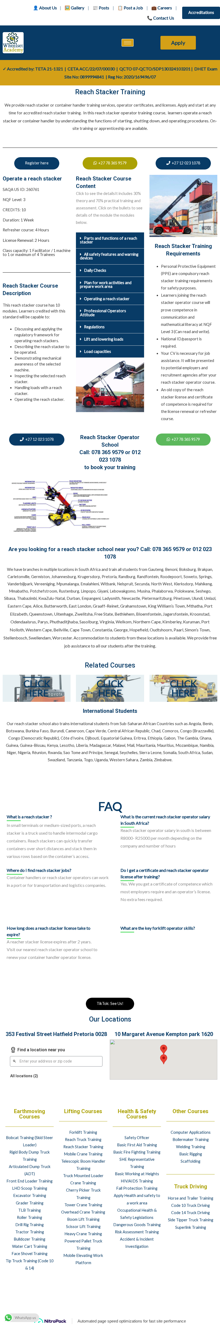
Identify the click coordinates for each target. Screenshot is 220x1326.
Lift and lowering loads (103, 339)
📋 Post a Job (130, 7)
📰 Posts (101, 7)
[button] (110, 240)
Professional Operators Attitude (103, 312)
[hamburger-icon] (128, 43)
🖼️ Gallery (74, 7)
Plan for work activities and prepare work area (105, 284)
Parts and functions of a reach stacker (108, 240)
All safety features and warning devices (109, 256)
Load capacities (97, 351)
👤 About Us (45, 7)
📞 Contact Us (160, 17)
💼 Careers (161, 7)
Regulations (94, 327)
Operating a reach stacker (107, 298)
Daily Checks (95, 270)
